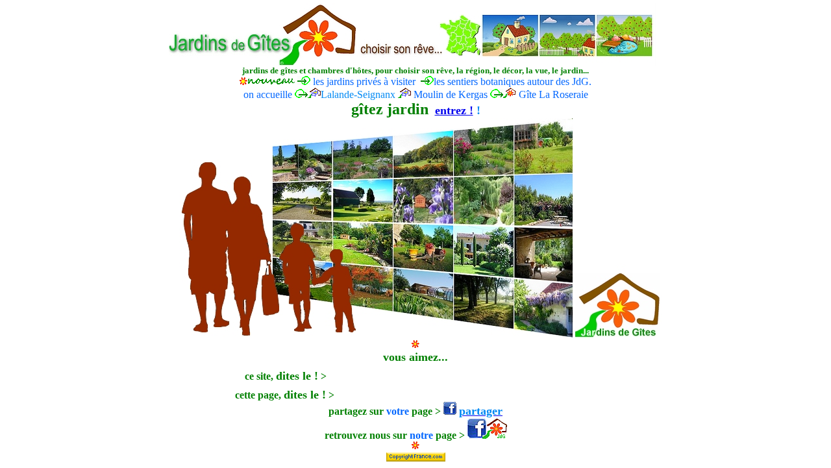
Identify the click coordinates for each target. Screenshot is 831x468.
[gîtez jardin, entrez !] (415, 335)
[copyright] (415, 453)
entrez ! (454, 110)
